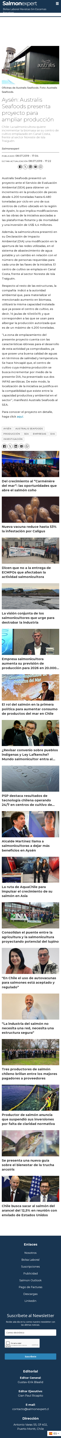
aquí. (20, 416)
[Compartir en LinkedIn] (30, 166)
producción (11, 433)
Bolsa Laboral (11, 9)
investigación (13, 439)
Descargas (30, 1294)
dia (52, 433)
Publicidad (30, 1273)
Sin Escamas (38, 9)
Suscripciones (30, 1267)
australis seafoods (29, 428)
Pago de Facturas (30, 1287)
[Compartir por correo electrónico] (35, 166)
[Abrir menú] (57, 3)
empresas (39, 433)
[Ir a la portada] (27, 3)
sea (26, 433)
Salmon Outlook (30, 1280)
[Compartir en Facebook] (20, 166)
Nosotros (8, 12)
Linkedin (30, 1301)
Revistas (25, 9)
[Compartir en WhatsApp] (40, 166)
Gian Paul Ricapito (30, 1395)
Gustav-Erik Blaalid (30, 1382)
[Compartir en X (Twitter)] (25, 166)
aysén (7, 428)
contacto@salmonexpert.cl (30, 1409)
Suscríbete (30, 1356)
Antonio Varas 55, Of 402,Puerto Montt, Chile (30, 1427)
